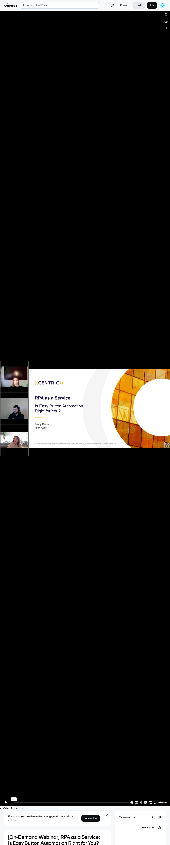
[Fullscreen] (155, 802)
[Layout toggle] (159, 817)
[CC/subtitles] (136, 802)
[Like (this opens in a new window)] (166, 14)
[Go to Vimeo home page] (10, 5)
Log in (138, 5)
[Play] (6, 802)
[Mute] (132, 802)
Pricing (124, 5)
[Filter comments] (159, 827)
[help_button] (112, 5)
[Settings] (141, 802)
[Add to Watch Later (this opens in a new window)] (166, 21)
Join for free (90, 818)
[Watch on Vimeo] (162, 802)
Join (152, 5)
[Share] (166, 27)
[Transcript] (146, 802)
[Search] (153, 817)
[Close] (107, 815)
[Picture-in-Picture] (150, 802)
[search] (59, 5)
